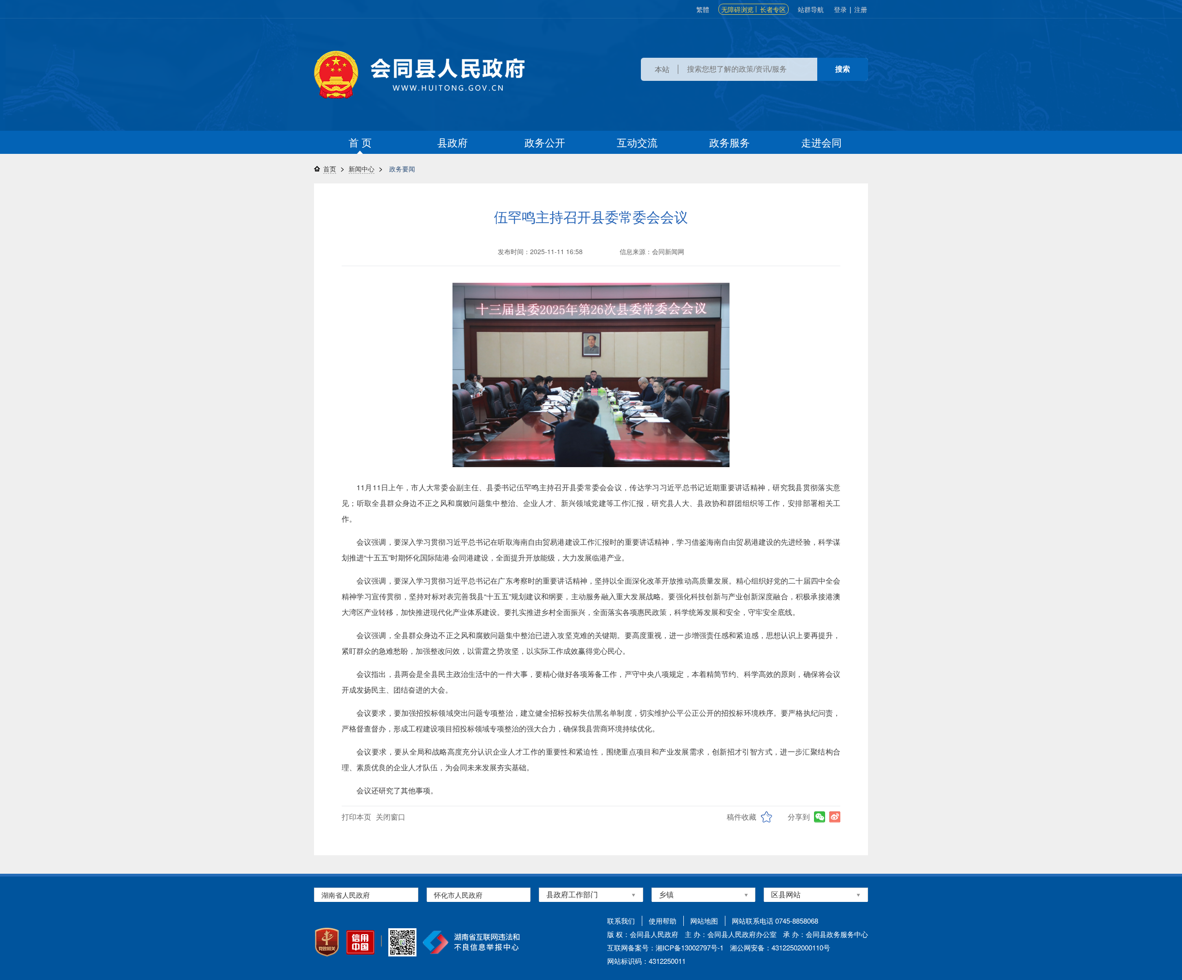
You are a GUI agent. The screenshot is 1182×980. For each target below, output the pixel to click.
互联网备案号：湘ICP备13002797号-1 (665, 947)
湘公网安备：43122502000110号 (780, 947)
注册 (860, 9)
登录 (840, 9)
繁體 (702, 9)
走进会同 (821, 142)
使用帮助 (662, 920)
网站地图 (704, 920)
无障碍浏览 (737, 9)
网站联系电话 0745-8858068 (775, 920)
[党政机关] (327, 942)
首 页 (360, 142)
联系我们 (621, 920)
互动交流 (637, 142)
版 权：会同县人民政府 (642, 934)
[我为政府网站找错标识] (381, 941)
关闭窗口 (390, 816)
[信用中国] (360, 942)
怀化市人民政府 (458, 895)
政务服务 (729, 142)
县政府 (452, 142)
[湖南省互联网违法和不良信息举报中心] (471, 942)
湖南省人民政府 (345, 895)
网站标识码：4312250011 (646, 961)
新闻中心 (361, 168)
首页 (329, 168)
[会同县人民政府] (419, 74)
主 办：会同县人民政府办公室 (731, 934)
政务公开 (545, 142)
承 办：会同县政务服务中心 (825, 934)
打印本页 (356, 816)
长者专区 (773, 9)
